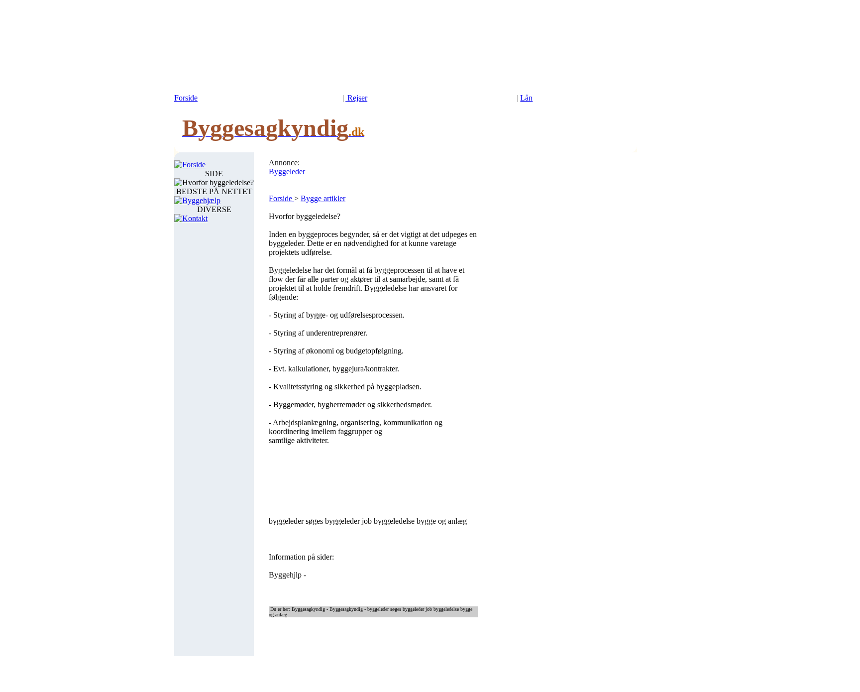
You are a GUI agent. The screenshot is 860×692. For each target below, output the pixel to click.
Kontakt (195, 218)
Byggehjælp (201, 200)
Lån (526, 98)
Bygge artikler (323, 198)
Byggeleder (287, 171)
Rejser (356, 98)
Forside (186, 98)
